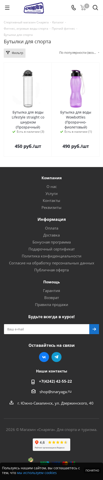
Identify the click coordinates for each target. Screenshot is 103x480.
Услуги (52, 193)
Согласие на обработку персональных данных (51, 262)
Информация (52, 219)
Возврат (51, 297)
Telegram (57, 357)
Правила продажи (51, 304)
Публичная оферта (51, 269)
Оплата (51, 228)
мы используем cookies (37, 472)
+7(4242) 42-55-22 (55, 381)
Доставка (51, 235)
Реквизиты (52, 207)
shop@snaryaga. (54, 391)
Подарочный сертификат (51, 248)
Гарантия (51, 290)
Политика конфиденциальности (52, 255)
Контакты (51, 200)
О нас (51, 186)
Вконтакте (44, 357)
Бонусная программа (51, 242)
